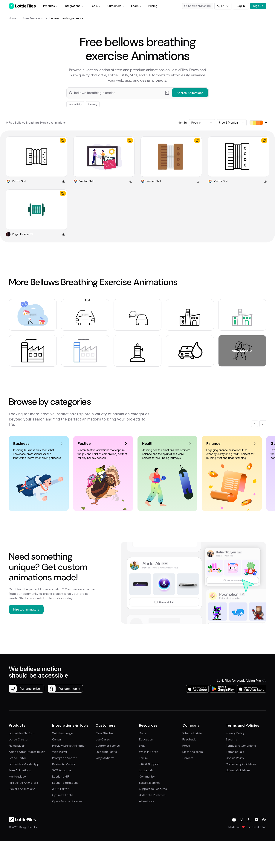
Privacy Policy (235, 733)
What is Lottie (148, 752)
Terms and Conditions (241, 746)
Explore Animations (22, 789)
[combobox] (202, 122)
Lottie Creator (19, 739)
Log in (241, 5)
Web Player (59, 752)
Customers (114, 5)
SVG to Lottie (61, 770)
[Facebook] (234, 819)
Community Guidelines (241, 764)
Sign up (258, 5)
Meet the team (192, 752)
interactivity (75, 104)
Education (146, 739)
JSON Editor (60, 789)
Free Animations (20, 770)
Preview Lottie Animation (69, 746)
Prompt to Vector (64, 758)
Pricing (152, 5)
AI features (146, 801)
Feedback (189, 739)
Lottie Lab (146, 770)
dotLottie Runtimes (152, 795)
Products (49, 5)
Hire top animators (26, 609)
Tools (94, 5)
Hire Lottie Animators (23, 783)
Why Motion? (105, 758)
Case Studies (105, 733)
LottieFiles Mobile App (24, 764)
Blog (142, 746)
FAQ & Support (149, 764)
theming (92, 104)
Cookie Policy (235, 758)
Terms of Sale (235, 752)
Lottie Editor (17, 758)
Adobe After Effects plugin (27, 752)
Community (147, 776)
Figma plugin (17, 746)
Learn (135, 5)
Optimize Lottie (62, 795)
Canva (56, 739)
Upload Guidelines (238, 770)
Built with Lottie (106, 752)
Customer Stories (108, 746)
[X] (249, 819)
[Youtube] (256, 819)
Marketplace (17, 776)
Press (186, 746)
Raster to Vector (63, 764)
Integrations (72, 5)
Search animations (199, 5)
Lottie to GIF (60, 776)
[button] (137, 92)
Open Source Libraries (67, 801)
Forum (143, 758)
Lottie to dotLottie (65, 783)
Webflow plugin (62, 733)
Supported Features (153, 789)
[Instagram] (241, 819)
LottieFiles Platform (22, 733)
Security (231, 739)
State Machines (149, 783)
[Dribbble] (264, 819)
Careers (187, 758)
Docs (142, 733)
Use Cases (103, 739)
